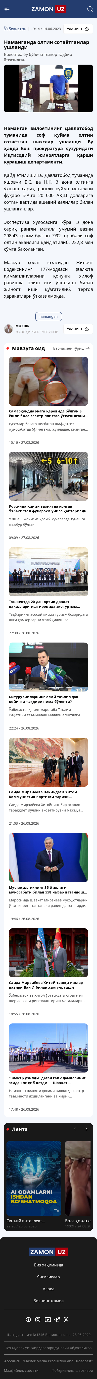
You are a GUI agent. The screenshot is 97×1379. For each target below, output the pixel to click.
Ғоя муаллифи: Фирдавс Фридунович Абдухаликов (49, 1347)
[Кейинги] (87, 1129)
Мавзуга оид (28, 348)
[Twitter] (67, 1319)
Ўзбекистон (15, 29)
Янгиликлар (48, 1277)
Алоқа (48, 1289)
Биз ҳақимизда (48, 1265)
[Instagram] (39, 1319)
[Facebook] (29, 1319)
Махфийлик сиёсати (21, 1370)
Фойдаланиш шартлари (72, 1370)
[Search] (90, 9)
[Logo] (48, 9)
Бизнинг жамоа (49, 1300)
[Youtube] (48, 1319)
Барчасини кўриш (69, 348)
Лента (20, 1129)
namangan (49, 316)
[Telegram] (58, 1319)
